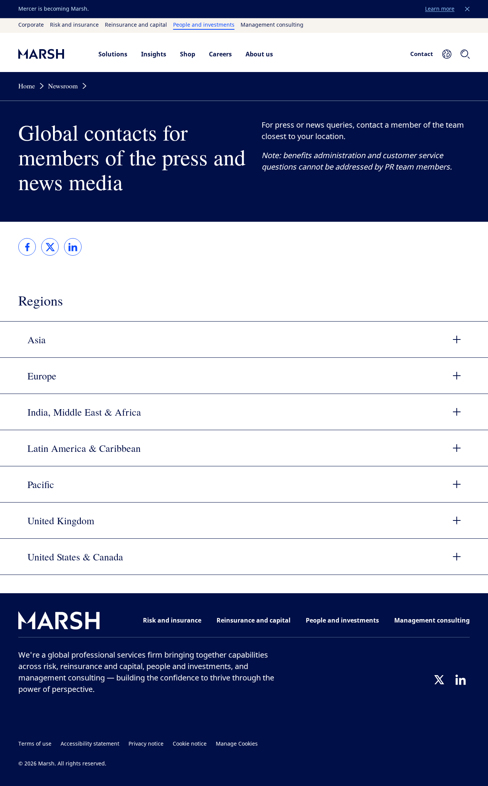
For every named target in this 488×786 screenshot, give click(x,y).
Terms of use (34, 744)
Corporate (31, 25)
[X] (439, 680)
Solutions (112, 54)
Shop (187, 54)
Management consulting (272, 25)
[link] (27, 247)
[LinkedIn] (460, 680)
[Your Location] (447, 54)
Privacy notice (146, 744)
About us (259, 54)
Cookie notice (190, 744)
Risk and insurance (74, 25)
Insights (153, 54)
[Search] (465, 54)
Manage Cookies (237, 744)
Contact (421, 54)
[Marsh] (59, 622)
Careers (220, 54)
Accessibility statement (90, 744)
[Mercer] (50, 54)
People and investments (203, 25)
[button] (467, 9)
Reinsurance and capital (136, 25)
